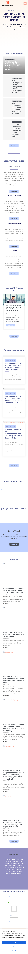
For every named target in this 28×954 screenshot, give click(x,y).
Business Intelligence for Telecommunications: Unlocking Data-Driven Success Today (13, 433)
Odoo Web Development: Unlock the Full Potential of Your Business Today (17, 130)
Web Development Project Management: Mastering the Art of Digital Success (17, 86)
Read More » (6, 603)
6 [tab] (15, 333)
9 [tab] (19, 333)
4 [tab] (12, 333)
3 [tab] (10, 333)
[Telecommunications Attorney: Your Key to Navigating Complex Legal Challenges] (10, 355)
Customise (14, 946)
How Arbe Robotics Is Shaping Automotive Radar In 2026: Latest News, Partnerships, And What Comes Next (13, 775)
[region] (14, 941)
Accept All (14, 942)
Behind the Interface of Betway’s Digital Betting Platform (14, 509)
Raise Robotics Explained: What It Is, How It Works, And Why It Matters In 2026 (13, 590)
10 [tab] (21, 333)
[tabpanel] (14, 313)
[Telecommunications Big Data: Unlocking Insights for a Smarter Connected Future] (10, 389)
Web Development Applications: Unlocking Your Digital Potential (17, 108)
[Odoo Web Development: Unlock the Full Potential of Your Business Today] (6, 129)
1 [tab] (7, 333)
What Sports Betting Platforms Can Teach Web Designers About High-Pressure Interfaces (13, 66)
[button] (5, 313)
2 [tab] (9, 333)
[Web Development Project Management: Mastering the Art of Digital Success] (6, 86)
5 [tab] (13, 333)
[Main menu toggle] (25, 3)
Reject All (14, 950)
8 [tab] (18, 333)
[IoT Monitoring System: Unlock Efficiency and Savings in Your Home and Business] (14, 300)
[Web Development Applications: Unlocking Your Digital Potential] (6, 107)
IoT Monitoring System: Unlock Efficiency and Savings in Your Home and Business (13, 308)
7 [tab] (16, 333)
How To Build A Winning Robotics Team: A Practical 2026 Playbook (13, 634)
